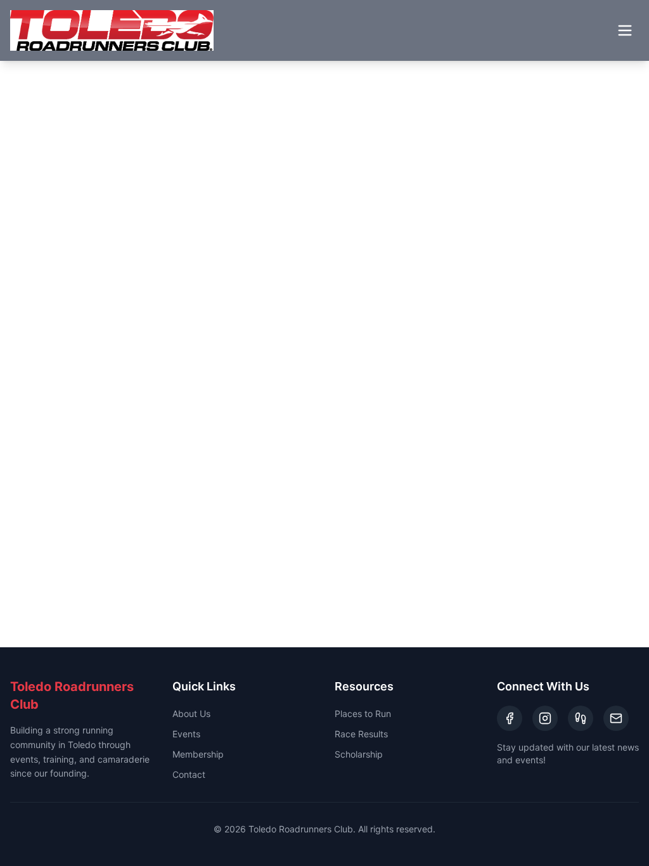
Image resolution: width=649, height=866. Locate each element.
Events (186, 733)
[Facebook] (509, 718)
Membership (198, 754)
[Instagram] (545, 718)
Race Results (361, 733)
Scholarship (359, 754)
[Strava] (580, 718)
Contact (188, 774)
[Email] (616, 718)
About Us (191, 713)
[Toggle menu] (625, 30)
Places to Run (363, 713)
